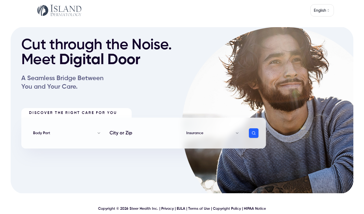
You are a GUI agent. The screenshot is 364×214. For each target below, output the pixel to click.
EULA (181, 209)
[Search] (253, 133)
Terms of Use (199, 209)
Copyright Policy (227, 209)
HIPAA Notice (255, 209)
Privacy (167, 209)
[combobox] (322, 10)
